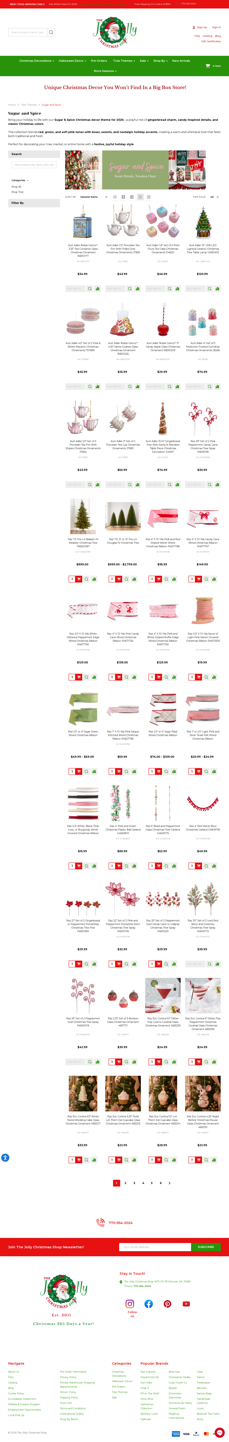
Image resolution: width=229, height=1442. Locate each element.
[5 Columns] (148, 197)
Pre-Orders (99, 60)
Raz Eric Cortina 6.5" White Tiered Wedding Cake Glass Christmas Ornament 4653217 (83, 1120)
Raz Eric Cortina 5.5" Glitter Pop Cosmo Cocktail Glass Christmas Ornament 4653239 (163, 1022)
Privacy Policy (68, 1377)
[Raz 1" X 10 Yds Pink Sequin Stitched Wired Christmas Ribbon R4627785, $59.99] (123, 709)
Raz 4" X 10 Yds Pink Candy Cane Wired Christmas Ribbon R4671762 (123, 637)
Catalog (207, 35)
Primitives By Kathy (180, 1403)
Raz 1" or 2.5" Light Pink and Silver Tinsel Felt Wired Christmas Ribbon (203, 735)
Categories (18, 180)
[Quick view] (89, 288)
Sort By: (70, 196)
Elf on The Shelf (150, 1393)
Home (12, 104)
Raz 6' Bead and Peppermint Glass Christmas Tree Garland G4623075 (163, 830)
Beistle (173, 1388)
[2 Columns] (123, 197)
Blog (218, 35)
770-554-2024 (142, 1286)
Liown (200, 1408)
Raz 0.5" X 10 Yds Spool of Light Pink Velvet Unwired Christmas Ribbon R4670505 (203, 637)
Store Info (66, 1403)
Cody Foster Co (178, 1382)
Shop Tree (18, 192)
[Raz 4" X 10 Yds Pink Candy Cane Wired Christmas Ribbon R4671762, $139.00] (123, 611)
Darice (200, 1377)
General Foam (177, 1408)
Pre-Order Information (73, 1371)
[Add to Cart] (78, 579)
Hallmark (146, 1419)
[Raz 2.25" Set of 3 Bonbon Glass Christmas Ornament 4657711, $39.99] (123, 996)
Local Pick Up (16, 1415)
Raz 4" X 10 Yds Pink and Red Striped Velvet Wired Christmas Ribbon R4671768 (163, 543)
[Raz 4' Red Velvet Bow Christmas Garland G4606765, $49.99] (203, 803)
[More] (53, 61)
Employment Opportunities (24, 1409)
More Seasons (104, 71)
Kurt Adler (146, 1382)
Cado (200, 1371)
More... (201, 1419)
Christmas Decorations (35, 60)
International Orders (72, 1413)
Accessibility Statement (22, 1398)
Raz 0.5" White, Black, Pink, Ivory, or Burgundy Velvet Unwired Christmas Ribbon (83, 830)
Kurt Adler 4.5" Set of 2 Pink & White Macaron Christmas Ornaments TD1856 (83, 347)
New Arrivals (181, 60)
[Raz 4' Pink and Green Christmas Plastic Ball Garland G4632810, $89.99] (123, 803)
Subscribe (206, 1247)
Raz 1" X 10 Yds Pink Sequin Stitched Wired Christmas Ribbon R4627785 (123, 735)
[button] (61, 1308)
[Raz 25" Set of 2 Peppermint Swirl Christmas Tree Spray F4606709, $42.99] (83, 996)
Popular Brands (154, 1363)
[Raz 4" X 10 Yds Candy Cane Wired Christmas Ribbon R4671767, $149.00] (203, 516)
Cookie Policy (16, 1393)
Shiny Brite (147, 1398)
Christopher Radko (180, 1377)
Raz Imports (148, 1371)
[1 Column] (115, 197)
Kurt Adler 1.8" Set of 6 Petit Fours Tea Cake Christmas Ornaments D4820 (163, 249)
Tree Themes (122, 60)
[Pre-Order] (158, 579)
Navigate (16, 1363)
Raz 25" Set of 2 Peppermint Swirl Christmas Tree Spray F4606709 (83, 1022)
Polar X (145, 1388)
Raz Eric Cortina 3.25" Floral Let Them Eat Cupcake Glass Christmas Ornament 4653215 (123, 1120)
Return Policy (68, 1392)
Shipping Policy (69, 1397)
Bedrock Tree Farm (208, 1413)
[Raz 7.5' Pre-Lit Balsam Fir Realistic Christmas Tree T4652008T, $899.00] (83, 516)
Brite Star (174, 1371)
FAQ (197, 35)
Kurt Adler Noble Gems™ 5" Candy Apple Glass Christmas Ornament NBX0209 (163, 347)
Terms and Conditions (73, 1408)
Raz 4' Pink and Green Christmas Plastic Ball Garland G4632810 (123, 830)
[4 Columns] (140, 197)
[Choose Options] (118, 579)
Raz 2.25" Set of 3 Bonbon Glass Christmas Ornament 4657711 (123, 1022)
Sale (143, 60)
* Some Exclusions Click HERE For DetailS (102, 4)
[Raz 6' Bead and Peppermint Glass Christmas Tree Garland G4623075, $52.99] (163, 803)
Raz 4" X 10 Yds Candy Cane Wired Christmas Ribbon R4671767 (202, 543)
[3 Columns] (131, 197)
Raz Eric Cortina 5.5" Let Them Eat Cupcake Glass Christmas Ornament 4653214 (162, 1120)
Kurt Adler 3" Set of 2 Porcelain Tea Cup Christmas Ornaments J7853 (123, 445)
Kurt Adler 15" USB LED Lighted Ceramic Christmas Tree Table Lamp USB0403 (203, 249)
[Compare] (97, 288)
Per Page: (199, 196)
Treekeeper (203, 1382)
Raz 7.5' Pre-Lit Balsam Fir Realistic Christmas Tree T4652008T (83, 543)
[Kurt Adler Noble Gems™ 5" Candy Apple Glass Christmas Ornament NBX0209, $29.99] (163, 320)
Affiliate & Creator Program (24, 1404)
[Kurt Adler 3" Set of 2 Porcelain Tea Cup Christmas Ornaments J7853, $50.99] (123, 418)
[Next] (169, 1183)
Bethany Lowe (149, 1413)
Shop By (159, 60)
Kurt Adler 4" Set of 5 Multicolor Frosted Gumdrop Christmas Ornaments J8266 (203, 347)
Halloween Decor (71, 60)
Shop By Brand (69, 1419)
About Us (13, 1371)
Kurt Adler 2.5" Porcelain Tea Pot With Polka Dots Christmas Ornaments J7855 (123, 249)
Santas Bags (204, 1393)
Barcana (201, 1388)
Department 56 (150, 1377)
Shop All (16, 186)
